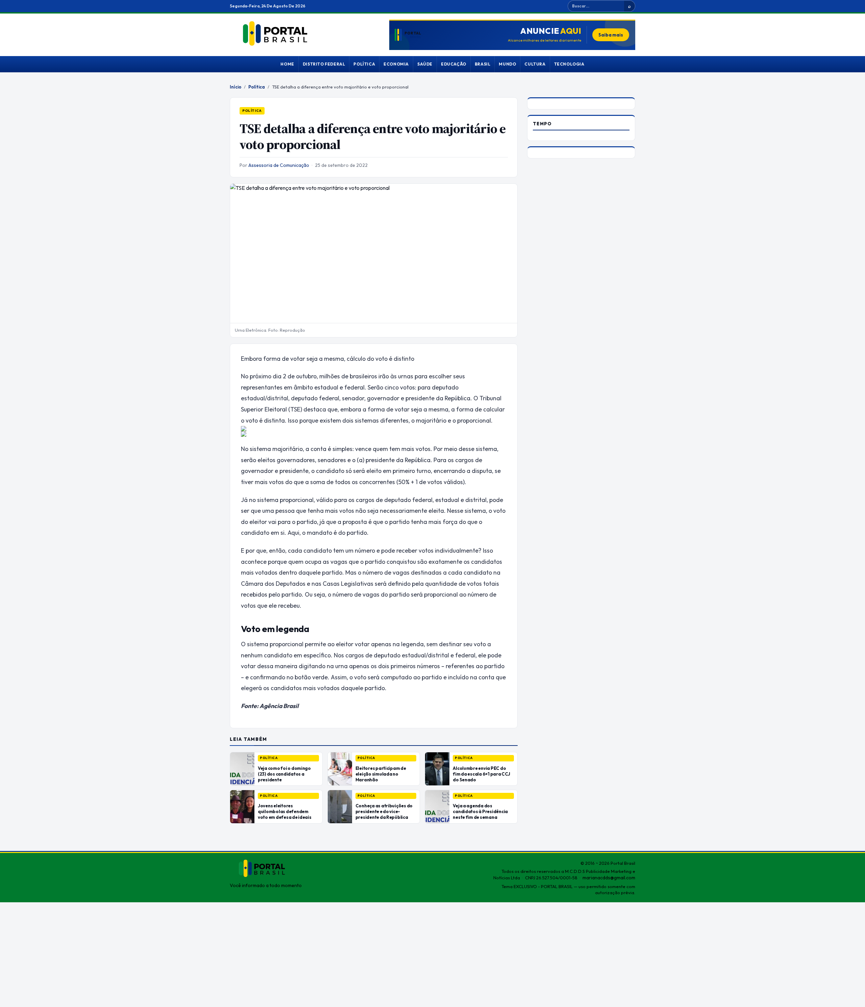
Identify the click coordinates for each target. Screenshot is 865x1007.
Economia (396, 64)
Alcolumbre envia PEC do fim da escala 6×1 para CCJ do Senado (481, 773)
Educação (453, 64)
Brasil (483, 64)
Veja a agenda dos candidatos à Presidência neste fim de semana (480, 811)
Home (287, 64)
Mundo (507, 64)
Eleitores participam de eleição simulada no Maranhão (380, 773)
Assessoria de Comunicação (278, 165)
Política (364, 64)
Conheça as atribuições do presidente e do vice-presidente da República (384, 811)
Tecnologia (569, 64)
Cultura (534, 64)
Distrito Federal (324, 64)
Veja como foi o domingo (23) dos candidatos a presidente (284, 773)
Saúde (424, 64)
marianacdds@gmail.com (609, 878)
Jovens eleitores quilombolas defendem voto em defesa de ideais (285, 811)
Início (235, 87)
